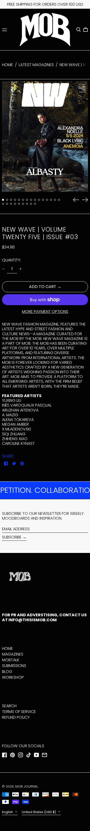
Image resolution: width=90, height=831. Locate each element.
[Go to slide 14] (55, 200)
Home (7, 65)
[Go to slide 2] (7, 200)
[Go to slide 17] (7, 204)
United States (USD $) (39, 812)
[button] (78, 29)
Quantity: (11, 260)
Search (9, 706)
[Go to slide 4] (15, 200)
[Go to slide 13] (51, 200)
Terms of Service (19, 711)
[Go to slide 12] (47, 200)
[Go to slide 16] (3, 204)
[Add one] (20, 268)
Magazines (12, 654)
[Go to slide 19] (15, 204)
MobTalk (10, 660)
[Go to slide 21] (23, 204)
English (8, 812)
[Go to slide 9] (35, 200)
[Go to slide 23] (31, 204)
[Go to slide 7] (27, 200)
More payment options (45, 311)
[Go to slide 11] (43, 200)
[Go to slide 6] (23, 200)
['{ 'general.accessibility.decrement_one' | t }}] (3, 268)
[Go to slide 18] (11, 204)
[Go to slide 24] (35, 204)
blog (7, 671)
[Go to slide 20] (19, 204)
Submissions (14, 665)
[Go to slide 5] (19, 200)
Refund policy (16, 717)
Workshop (13, 677)
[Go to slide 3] (11, 200)
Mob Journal (26, 786)
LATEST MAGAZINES (36, 65)
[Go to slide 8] (31, 200)
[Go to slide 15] (59, 200)
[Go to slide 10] (39, 200)
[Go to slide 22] (27, 204)
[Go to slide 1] (3, 200)
